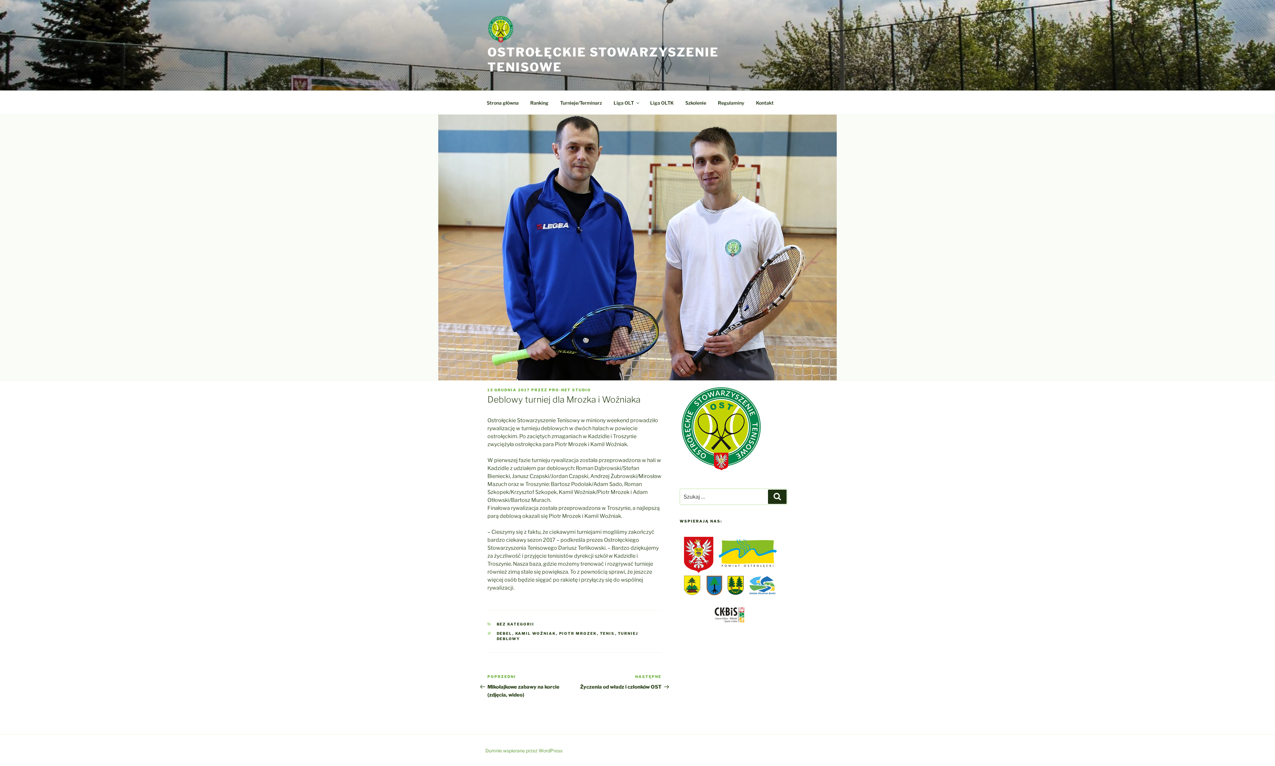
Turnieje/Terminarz (581, 103)
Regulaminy (731, 103)
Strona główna (503, 103)
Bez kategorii (516, 624)
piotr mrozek (578, 633)
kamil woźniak (535, 633)
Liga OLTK (662, 103)
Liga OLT (624, 103)
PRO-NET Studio (570, 390)
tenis (607, 633)
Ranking (539, 103)
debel (504, 633)
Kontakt (765, 103)
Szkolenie (695, 103)
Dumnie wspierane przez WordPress (523, 750)
